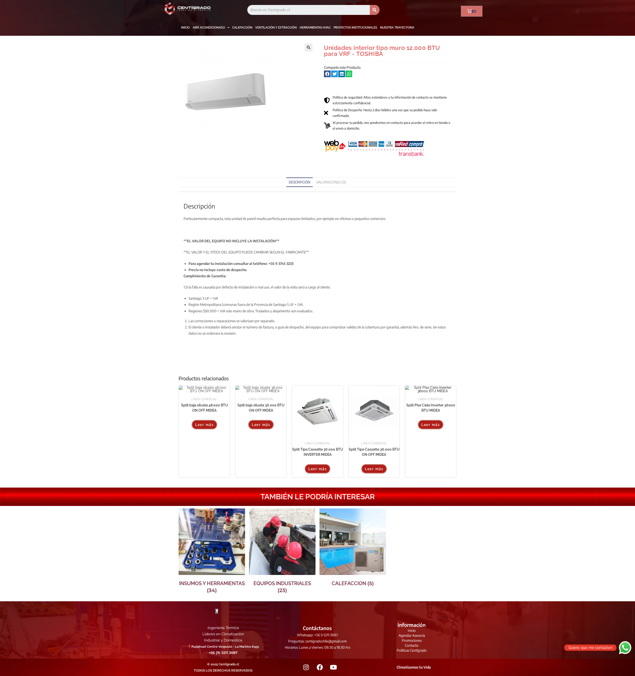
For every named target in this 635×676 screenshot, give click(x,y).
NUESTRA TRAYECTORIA (397, 27)
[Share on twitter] (334, 74)
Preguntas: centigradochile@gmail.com (317, 641)
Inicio (412, 630)
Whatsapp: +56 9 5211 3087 (317, 635)
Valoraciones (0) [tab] (331, 182)
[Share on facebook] (327, 74)
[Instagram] (306, 667)
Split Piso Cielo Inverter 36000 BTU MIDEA (430, 407)
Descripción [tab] (299, 182)
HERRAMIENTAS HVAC (315, 27)
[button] (309, 47)
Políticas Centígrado (412, 650)
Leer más (204, 424)
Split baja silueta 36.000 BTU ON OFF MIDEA (261, 407)
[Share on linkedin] (341, 74)
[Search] (375, 10)
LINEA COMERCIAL (204, 399)
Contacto (411, 645)
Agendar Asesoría (412, 635)
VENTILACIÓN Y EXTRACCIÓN (276, 27)
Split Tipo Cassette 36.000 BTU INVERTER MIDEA (317, 452)
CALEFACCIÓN (242, 27)
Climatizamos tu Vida (414, 667)
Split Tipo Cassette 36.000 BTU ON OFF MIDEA (374, 452)
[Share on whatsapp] (349, 74)
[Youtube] (333, 667)
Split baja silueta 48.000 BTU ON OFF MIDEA (204, 407)
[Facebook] (320, 667)
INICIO (185, 27)
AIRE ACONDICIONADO (209, 27)
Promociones (412, 640)
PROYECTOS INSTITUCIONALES (355, 27)
